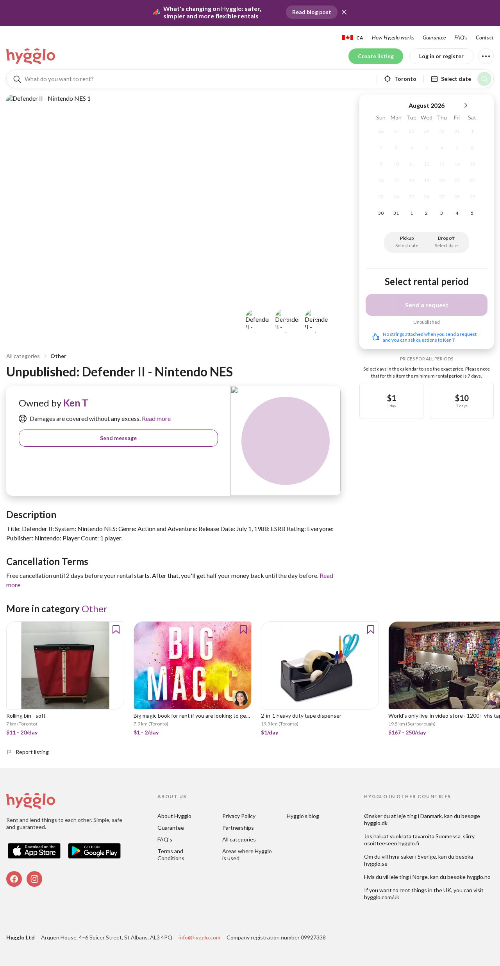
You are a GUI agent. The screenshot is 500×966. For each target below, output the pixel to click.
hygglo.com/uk (381, 897)
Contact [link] (485, 37)
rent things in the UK (425, 890)
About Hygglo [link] (174, 816)
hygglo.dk (376, 823)
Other (58, 356)
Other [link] (94, 608)
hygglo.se (376, 863)
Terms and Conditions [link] (170, 854)
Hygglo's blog (303, 816)
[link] (31, 56)
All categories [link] (239, 839)
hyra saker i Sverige (412, 856)
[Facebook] (14, 879)
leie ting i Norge (408, 876)
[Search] (484, 79)
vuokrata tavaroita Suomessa (425, 836)
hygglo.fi (408, 843)
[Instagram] (34, 879)
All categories (23, 356)
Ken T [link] (75, 402)
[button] (344, 12)
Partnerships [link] (238, 827)
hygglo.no (479, 876)
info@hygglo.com (199, 937)
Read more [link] (156, 418)
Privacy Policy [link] (238, 816)
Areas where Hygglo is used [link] (247, 854)
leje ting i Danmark (419, 816)
